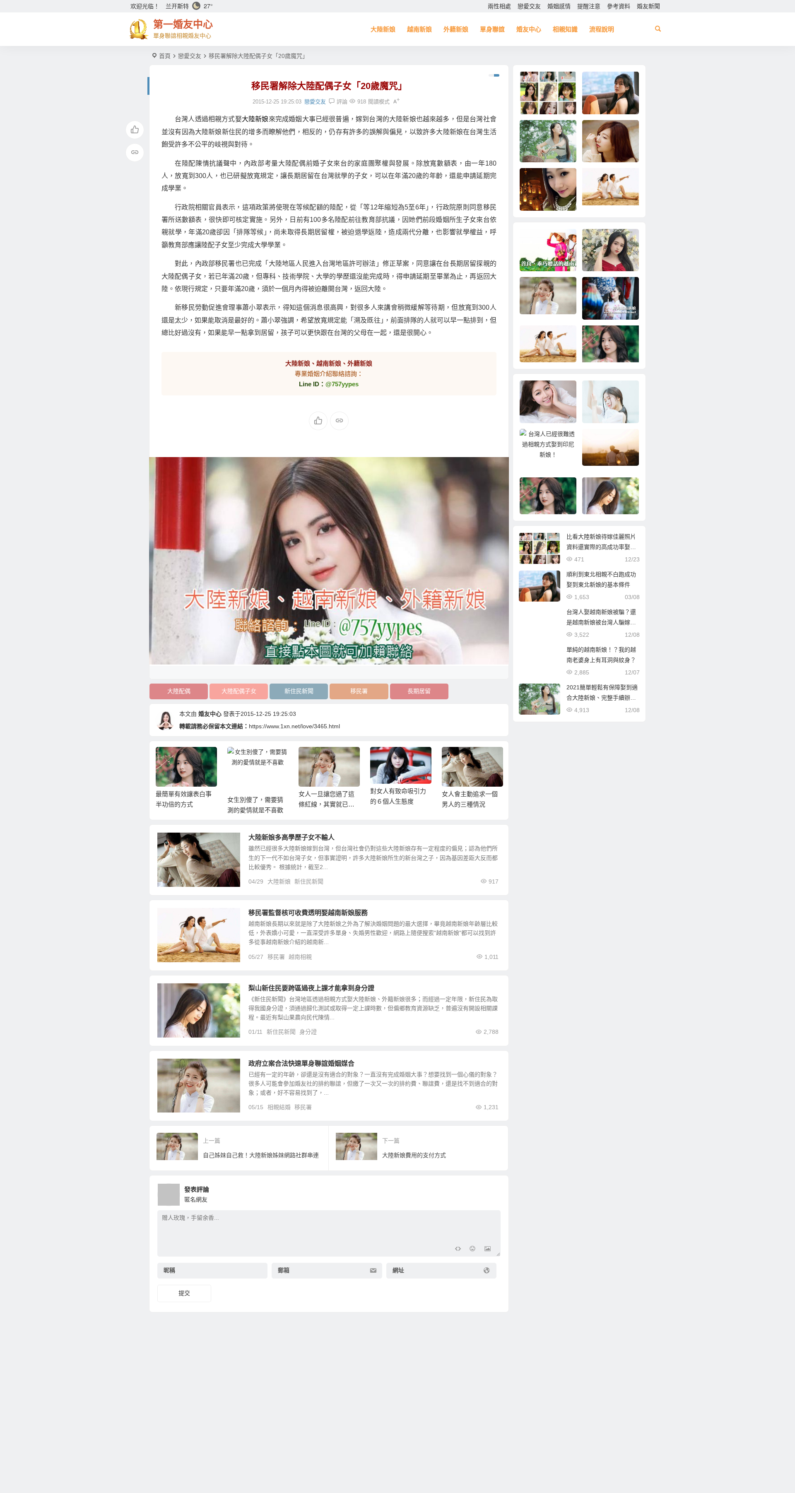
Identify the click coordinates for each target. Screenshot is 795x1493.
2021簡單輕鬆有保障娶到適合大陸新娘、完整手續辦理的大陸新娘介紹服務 (602, 697)
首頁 (165, 56)
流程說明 (601, 29)
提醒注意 (588, 6)
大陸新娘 (383, 29)
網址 (398, 1270)
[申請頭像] (492, 1192)
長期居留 (419, 691)
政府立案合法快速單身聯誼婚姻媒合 (301, 1063)
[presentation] (455, 760)
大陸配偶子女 (239, 691)
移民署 (359, 691)
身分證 (308, 1031)
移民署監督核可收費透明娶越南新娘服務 (308, 912)
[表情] (472, 1249)
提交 (184, 1293)
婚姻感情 (559, 6)
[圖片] (487, 1249)
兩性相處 (499, 6)
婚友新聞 (648, 6)
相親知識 (565, 29)
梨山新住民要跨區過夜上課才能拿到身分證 (311, 988)
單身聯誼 (492, 29)
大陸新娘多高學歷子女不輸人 (291, 837)
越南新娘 (419, 29)
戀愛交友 (529, 6)
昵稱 (169, 1270)
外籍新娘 (455, 29)
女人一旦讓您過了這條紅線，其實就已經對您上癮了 (326, 804)
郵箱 (283, 1270)
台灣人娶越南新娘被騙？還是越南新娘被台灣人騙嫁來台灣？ (601, 622)
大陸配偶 (178, 691)
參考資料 (618, 6)
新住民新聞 (298, 691)
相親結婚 (279, 1107)
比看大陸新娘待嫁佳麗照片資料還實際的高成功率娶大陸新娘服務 (601, 547)
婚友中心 (528, 29)
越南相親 (300, 957)
